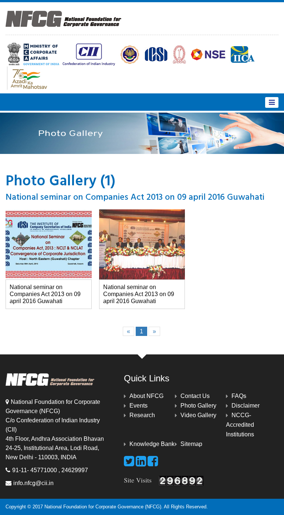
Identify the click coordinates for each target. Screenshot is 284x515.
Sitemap (191, 444)
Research (142, 415)
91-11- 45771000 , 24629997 (50, 470)
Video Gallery (198, 415)
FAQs (238, 396)
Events (138, 405)
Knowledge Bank (152, 444)
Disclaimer (245, 405)
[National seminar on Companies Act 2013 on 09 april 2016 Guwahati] (49, 244)
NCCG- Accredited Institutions (240, 424)
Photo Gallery (198, 405)
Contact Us (195, 396)
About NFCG (146, 396)
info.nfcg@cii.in (33, 483)
